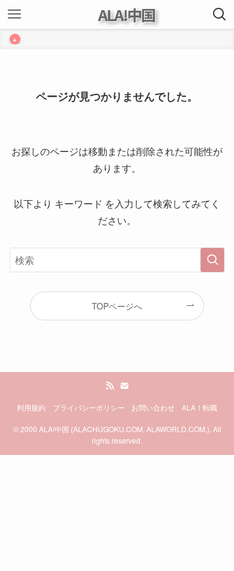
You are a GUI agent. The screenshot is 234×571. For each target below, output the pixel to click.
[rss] (109, 385)
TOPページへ (117, 306)
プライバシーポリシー (89, 407)
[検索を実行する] (212, 260)
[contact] (124, 385)
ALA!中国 (126, 14)
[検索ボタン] (219, 14)
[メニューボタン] (14, 14)
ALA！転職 (199, 407)
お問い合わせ (153, 407)
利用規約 (31, 407)
